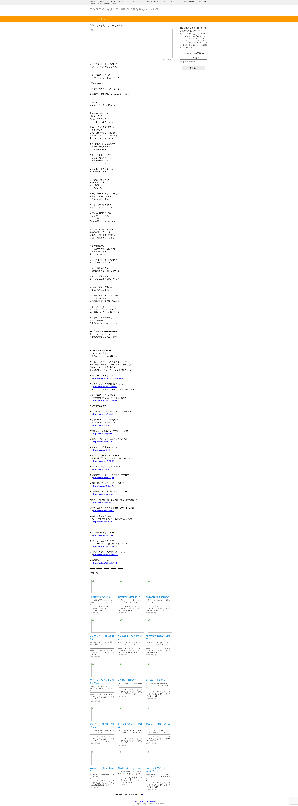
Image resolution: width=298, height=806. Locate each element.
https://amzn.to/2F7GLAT (103, 461)
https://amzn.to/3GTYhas (103, 469)
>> (148, 794)
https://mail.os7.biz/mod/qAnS (105, 554)
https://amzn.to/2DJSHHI (103, 510)
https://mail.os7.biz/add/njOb (105, 400)
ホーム (103, 18)
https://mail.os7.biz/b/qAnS (104, 535)
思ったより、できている (129, 768)
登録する (193, 68)
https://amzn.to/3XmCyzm (103, 477)
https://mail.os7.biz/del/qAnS (105, 563)
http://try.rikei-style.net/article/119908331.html (111, 378)
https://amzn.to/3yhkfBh (102, 425)
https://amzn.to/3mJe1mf (103, 494)
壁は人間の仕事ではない (157, 597)
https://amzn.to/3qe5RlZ (103, 433)
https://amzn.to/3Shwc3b (103, 414)
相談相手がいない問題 (100, 597)
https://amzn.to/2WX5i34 (103, 441)
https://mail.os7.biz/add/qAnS (105, 546)
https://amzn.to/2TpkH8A (103, 521)
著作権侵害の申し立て (157, 801)
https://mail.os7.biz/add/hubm (105, 386)
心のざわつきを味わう (156, 680)
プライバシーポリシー (142, 801)
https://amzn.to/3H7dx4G (103, 485)
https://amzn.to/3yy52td (102, 502)
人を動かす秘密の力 (127, 680)
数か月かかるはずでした (129, 597)
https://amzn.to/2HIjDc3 (102, 450)
